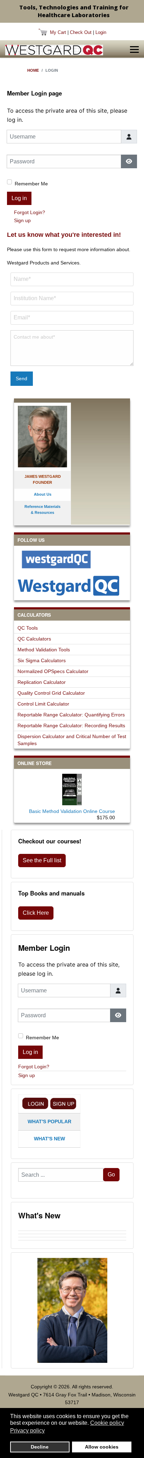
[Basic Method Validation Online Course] (72, 788)
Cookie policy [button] (107, 1423)
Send (21, 378)
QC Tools (27, 628)
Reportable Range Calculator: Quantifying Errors (71, 714)
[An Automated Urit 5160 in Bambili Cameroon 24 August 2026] (72, 1229)
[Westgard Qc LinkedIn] (72, 585)
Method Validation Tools (43, 649)
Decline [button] (40, 1447)
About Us (42, 494)
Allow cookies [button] (101, 1447)
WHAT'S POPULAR (49, 1121)
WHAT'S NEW (49, 1138)
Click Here (36, 913)
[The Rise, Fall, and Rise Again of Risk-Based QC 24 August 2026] (72, 1232)
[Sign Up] (63, 1103)
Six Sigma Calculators (41, 660)
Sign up (22, 220)
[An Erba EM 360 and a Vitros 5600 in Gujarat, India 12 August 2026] (72, 1235)
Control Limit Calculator (43, 704)
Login (100, 32)
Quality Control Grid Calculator (51, 693)
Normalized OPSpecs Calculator (52, 671)
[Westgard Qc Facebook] (72, 559)
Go (111, 1174)
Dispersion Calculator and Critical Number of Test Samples (71, 740)
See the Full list (42, 860)
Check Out (81, 32)
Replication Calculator (41, 682)
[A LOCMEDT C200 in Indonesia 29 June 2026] (72, 1242)
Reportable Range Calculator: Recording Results (71, 725)
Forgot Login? (29, 212)
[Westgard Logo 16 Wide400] (54, 50)
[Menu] (134, 49)
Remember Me (31, 183)
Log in (19, 198)
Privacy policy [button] (27, 1431)
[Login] (35, 1103)
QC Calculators (34, 639)
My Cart (58, 32)
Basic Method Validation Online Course (72, 811)
